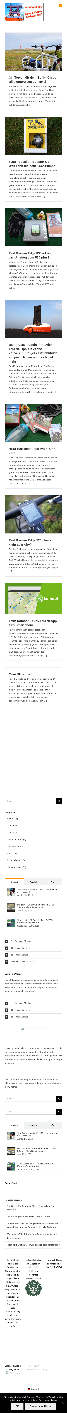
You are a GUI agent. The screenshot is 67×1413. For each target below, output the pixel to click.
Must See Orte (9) (15, 846)
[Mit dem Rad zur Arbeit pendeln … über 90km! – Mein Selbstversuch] (11, 905)
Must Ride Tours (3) (16, 839)
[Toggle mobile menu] (60, 5)
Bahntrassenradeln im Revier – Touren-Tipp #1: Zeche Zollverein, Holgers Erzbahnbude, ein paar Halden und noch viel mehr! (33, 353)
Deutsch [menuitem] (35, 1389)
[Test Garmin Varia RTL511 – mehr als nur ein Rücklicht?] (11, 890)
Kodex (37, 1278)
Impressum (33, 1366)
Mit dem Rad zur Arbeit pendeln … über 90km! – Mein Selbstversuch (36, 905)
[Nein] (63, 1403)
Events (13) (12, 818)
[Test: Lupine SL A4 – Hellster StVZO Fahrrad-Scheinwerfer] (11, 920)
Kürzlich (33, 882)
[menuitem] (33, 1389)
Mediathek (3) (13, 825)
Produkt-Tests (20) (16, 860)
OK (17, 1406)
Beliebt (14, 882)
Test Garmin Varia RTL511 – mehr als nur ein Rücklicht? (37, 890)
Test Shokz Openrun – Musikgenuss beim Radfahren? (33, 1245)
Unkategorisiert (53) (16, 867)
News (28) (12, 853)
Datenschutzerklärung (36, 1369)
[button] (33, 941)
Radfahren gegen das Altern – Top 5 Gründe (28, 1216)
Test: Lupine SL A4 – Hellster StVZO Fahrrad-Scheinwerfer (35, 921)
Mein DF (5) (12, 832)
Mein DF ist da (19, 674)
